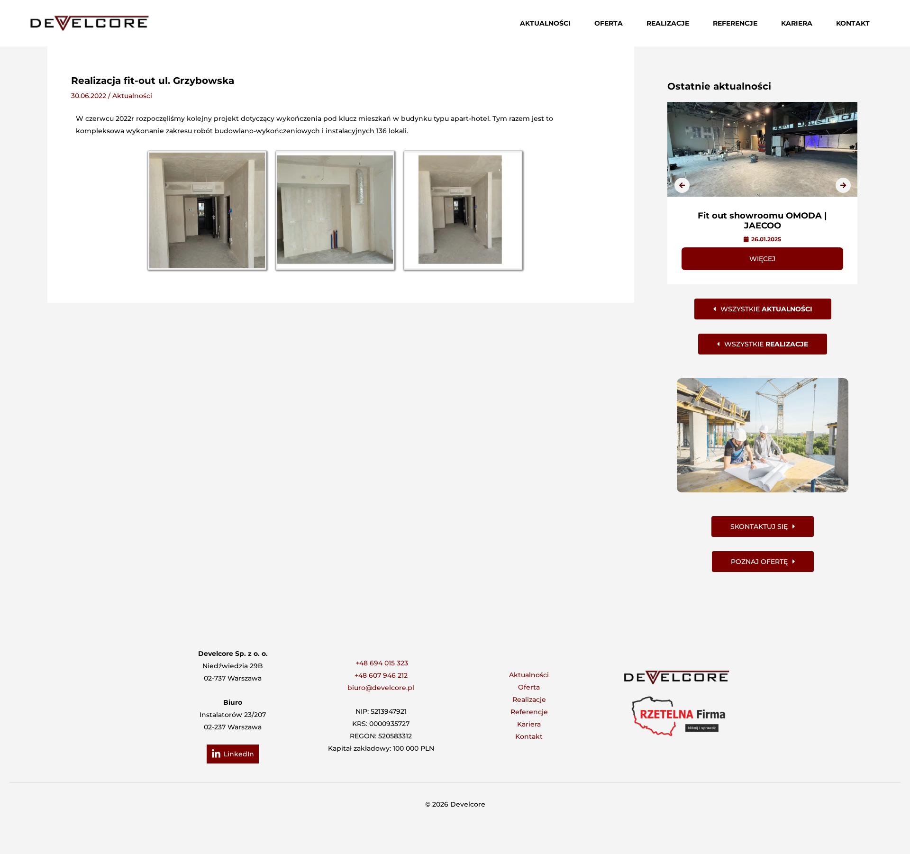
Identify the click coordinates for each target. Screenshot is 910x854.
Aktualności (132, 95)
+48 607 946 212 (381, 675)
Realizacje (529, 699)
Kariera (529, 724)
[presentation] (682, 185)
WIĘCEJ (762, 258)
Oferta (529, 687)
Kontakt (529, 736)
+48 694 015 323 (381, 663)
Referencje (529, 712)
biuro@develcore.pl (380, 687)
